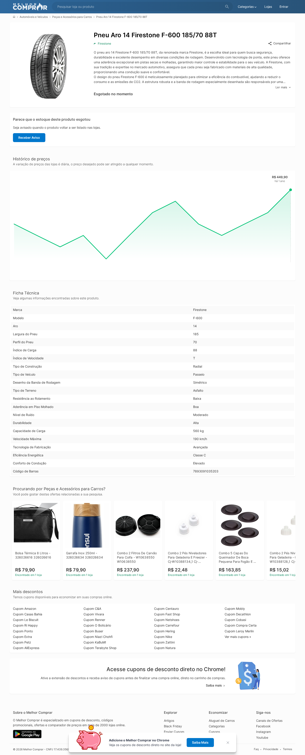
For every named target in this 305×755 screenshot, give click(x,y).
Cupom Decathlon (238, 614)
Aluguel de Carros (222, 720)
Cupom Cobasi (235, 620)
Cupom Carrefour (166, 625)
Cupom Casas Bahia (27, 614)
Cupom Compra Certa (241, 625)
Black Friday (173, 726)
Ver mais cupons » (238, 637)
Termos (287, 749)
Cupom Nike (163, 637)
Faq (256, 749)
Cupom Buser (93, 631)
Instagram (263, 732)
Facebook (263, 726)
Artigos (169, 720)
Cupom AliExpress (26, 648)
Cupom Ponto (23, 631)
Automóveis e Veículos (34, 17)
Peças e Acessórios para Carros (72, 17)
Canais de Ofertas (269, 720)
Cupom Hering (164, 631)
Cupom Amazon (24, 608)
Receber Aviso (29, 137)
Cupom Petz (22, 642)
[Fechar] (229, 742)
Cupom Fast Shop (167, 614)
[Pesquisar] (227, 7)
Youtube (262, 737)
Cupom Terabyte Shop (100, 648)
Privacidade (270, 749)
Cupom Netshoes (166, 620)
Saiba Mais (200, 742)
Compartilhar (282, 43)
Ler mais (281, 87)
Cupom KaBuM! (95, 642)
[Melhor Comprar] (31, 7)
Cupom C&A (92, 608)
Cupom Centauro (166, 608)
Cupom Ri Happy (25, 625)
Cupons (214, 732)
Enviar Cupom (174, 732)
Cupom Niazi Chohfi (98, 637)
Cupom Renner (94, 620)
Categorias (217, 726)
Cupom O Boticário (97, 625)
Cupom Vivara (94, 614)
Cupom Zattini (164, 642)
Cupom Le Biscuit (25, 620)
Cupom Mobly (235, 608)
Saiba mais (214, 685)
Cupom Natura (164, 648)
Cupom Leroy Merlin (239, 631)
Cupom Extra (22, 637)
